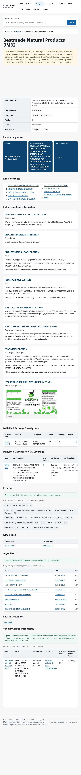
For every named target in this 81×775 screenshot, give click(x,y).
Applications (51, 4)
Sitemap (61, 722)
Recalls (45, 9)
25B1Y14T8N (60, 609)
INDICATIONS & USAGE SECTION (21, 192)
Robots (68, 722)
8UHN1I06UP (60, 585)
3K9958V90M (60, 604)
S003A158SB (60, 575)
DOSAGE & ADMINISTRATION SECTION (23, 185)
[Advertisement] (40, 81)
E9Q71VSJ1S (59, 590)
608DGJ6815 (60, 580)
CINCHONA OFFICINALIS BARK (16, 575)
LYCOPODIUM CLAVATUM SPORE (18, 594)
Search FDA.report (12, 18)
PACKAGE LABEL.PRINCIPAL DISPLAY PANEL (58, 196)
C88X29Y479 (60, 594)
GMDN (70, 4)
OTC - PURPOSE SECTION (18, 195)
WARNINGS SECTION (52, 191)
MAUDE (36, 9)
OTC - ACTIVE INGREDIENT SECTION (22, 199)
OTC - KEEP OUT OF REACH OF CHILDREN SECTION (56, 186)
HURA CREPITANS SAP (13, 585)
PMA (21, 9)
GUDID (62, 4)
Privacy (53, 722)
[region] (40, 439)
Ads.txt (74, 722)
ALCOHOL (8, 604)
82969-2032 (9, 546)
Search (71, 22)
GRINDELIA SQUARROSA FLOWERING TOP (21, 590)
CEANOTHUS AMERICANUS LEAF (17, 609)
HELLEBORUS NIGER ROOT (15, 580)
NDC (21, 4)
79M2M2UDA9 (60, 599)
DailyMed (39, 4)
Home (7, 32)
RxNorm (29, 4)
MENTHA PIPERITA (12, 599)
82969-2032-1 (48, 546)
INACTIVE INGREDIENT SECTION (20, 189)
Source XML (8, 622)
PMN (28, 9)
